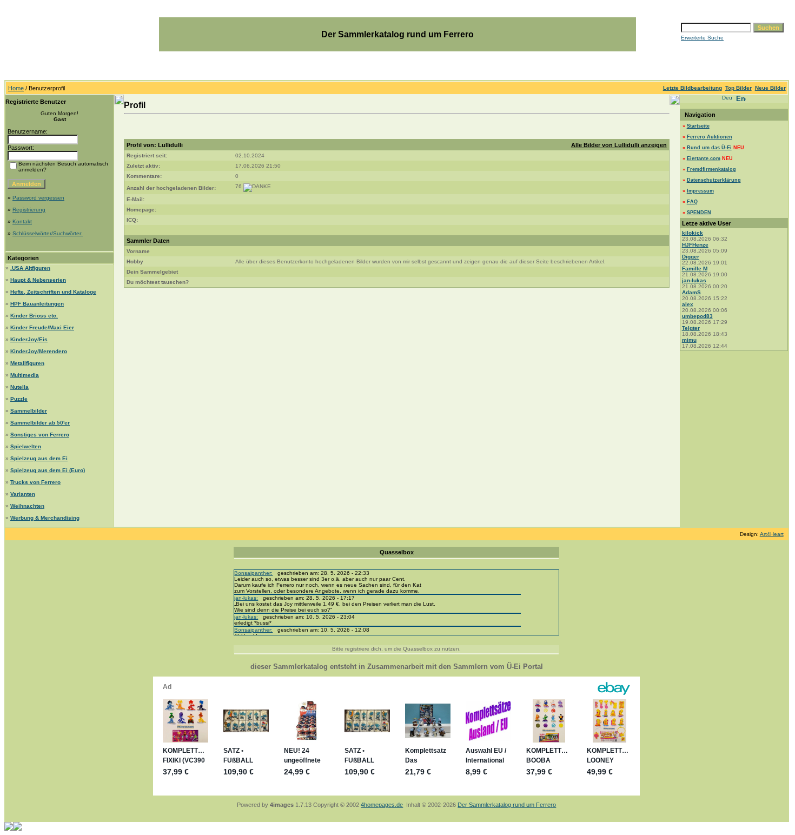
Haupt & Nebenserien (38, 280)
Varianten (22, 494)
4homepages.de (382, 804)
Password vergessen (38, 198)
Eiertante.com (703, 158)
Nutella (19, 387)
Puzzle (19, 399)
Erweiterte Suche (702, 38)
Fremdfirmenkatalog (711, 169)
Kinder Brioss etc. (34, 316)
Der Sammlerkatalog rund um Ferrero (507, 804)
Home (16, 88)
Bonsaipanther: (253, 573)
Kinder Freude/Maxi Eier (42, 327)
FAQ (692, 201)
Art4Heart (772, 534)
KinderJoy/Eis (29, 339)
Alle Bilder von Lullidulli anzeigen (619, 145)
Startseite (698, 126)
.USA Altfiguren (30, 268)
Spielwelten (25, 446)
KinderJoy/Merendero (38, 351)
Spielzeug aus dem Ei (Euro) (47, 470)
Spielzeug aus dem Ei (39, 458)
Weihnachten (27, 506)
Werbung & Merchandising (45, 518)
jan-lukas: (246, 598)
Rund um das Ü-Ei (709, 147)
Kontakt (22, 221)
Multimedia (24, 375)
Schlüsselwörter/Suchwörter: (47, 233)
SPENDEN (699, 212)
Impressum (700, 191)
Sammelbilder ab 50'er (40, 423)
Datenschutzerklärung (714, 180)
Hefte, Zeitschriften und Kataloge (53, 292)
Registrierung (28, 210)
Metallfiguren (27, 363)
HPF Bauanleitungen (37, 304)
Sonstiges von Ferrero (39, 435)
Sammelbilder (28, 411)
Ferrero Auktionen (709, 137)
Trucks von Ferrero (35, 482)
